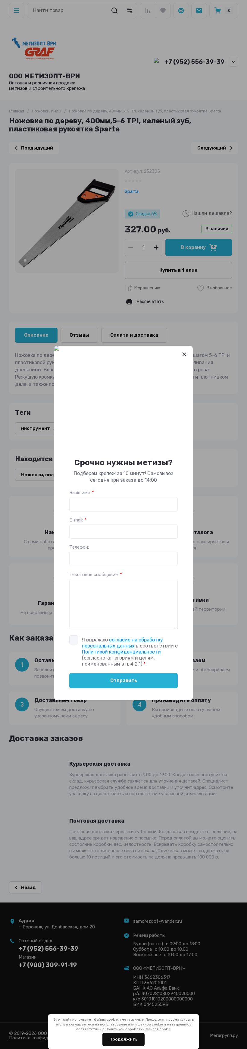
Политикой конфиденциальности (121, 652)
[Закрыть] (184, 354)
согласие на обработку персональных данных (122, 643)
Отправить (123, 680)
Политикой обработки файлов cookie (138, 1029)
